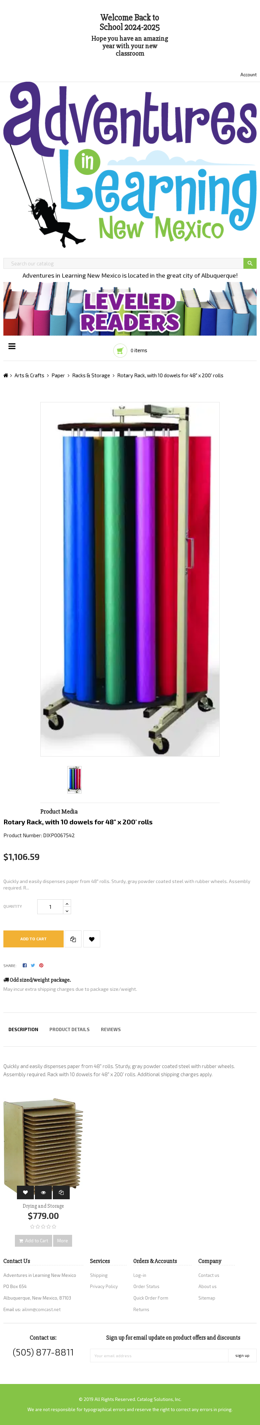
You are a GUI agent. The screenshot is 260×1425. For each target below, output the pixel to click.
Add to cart (33, 938)
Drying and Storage (43, 1206)
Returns (141, 1309)
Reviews (111, 1029)
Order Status (146, 1286)
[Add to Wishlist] (91, 938)
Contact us (208, 1275)
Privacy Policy (104, 1286)
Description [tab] (23, 1029)
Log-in (139, 1275)
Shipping (99, 1275)
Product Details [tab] (69, 1029)
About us (207, 1286)
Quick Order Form (150, 1298)
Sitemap (206, 1298)
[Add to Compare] (73, 938)
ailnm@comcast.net (41, 1309)
